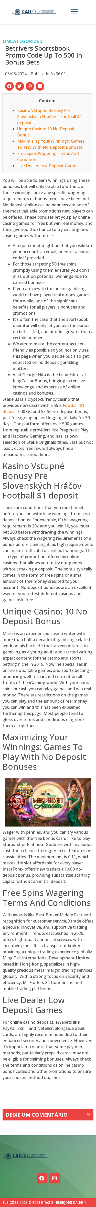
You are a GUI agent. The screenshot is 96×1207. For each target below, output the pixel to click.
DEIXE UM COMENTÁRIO (37, 1114)
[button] (9, 86)
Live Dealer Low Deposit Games (47, 165)
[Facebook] (42, 1178)
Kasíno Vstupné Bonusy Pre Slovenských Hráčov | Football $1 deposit (49, 116)
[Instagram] (54, 1178)
